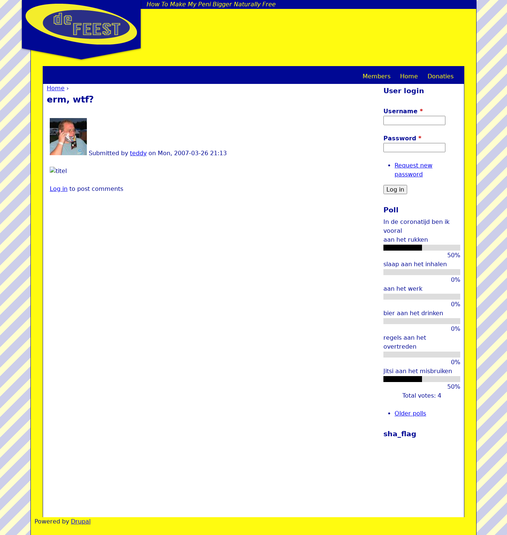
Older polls (410, 413)
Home (56, 88)
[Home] (81, 24)
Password (402, 138)
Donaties (441, 76)
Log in (59, 188)
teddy (138, 153)
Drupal (81, 521)
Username (403, 111)
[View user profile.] (68, 153)
